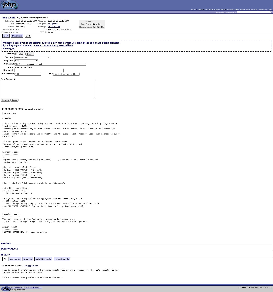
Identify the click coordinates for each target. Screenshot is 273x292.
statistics (254, 9)
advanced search (233, 9)
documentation (210, 9)
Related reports (62, 259)
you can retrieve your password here (53, 45)
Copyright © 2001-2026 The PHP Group (26, 288)
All (5, 259)
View (6, 36)
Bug (4, 17)
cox (49, 24)
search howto (245, 9)
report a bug (220, 9)
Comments (15, 259)
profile (55, 24)
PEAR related (54, 26)
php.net (193, 9)
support (200, 9)
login (270, 9)
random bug (263, 9)
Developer (17, 36)
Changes (28, 259)
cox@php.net (31, 266)
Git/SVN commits (43, 259)
